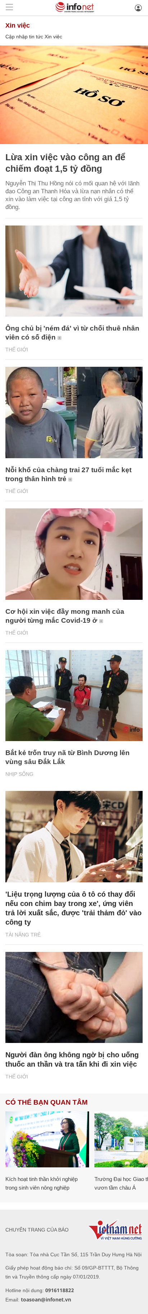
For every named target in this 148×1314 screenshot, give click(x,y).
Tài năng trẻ (23, 935)
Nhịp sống (19, 774)
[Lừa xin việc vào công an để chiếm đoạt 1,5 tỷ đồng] (74, 95)
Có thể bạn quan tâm (46, 1102)
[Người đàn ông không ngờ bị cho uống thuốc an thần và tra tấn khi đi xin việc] (74, 997)
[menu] (9, 7)
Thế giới (16, 349)
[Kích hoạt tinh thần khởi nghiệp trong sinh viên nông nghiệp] (47, 1139)
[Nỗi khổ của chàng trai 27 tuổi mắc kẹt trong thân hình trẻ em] (74, 412)
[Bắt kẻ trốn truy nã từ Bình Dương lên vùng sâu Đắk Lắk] (74, 695)
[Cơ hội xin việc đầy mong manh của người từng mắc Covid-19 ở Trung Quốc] (74, 554)
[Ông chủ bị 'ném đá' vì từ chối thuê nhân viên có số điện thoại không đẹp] (74, 271)
